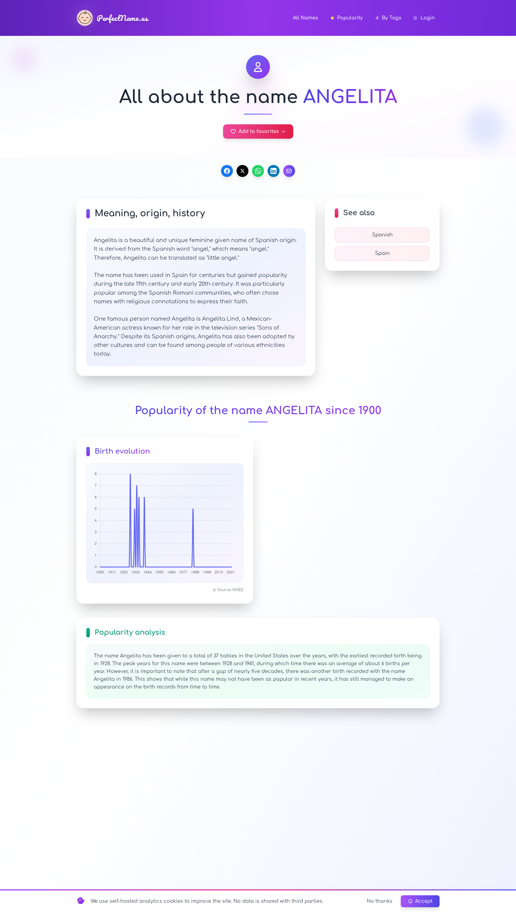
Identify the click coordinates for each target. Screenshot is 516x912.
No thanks (379, 901)
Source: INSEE (230, 590)
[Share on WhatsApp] (258, 171)
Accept (423, 901)
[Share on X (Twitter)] (242, 171)
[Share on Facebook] (227, 171)
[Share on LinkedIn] (274, 171)
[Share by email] (289, 171)
